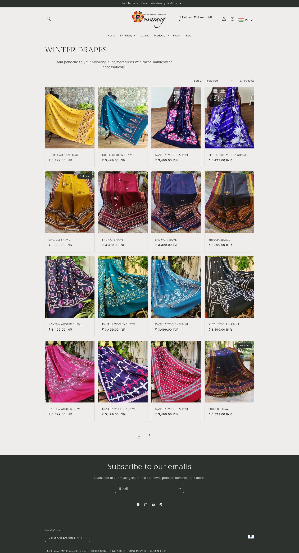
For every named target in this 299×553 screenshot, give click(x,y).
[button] (49, 19)
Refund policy (98, 551)
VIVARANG (59, 551)
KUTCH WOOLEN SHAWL (64, 155)
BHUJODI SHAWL (59, 240)
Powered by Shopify (77, 551)
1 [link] (139, 435)
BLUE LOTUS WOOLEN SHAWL (228, 155)
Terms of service (137, 551)
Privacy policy (117, 551)
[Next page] (160, 435)
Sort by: (198, 80)
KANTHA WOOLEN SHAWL (172, 155)
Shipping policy (158, 551)
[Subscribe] (179, 488)
